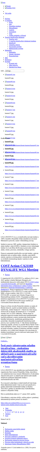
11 (18, 412)
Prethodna (8, 410)
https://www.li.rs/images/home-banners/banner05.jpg (22, 202)
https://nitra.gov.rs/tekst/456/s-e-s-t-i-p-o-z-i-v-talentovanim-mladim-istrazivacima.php (15, 404)
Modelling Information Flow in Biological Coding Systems (16, 285)
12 (21, 412)
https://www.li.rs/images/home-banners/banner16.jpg (22, 166)
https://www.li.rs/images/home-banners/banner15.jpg (22, 209)
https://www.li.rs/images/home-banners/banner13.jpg (22, 195)
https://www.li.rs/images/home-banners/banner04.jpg (22, 173)
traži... (3, 71)
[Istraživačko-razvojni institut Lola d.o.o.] (3, 2)
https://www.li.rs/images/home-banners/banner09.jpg (22, 230)
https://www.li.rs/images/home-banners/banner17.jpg (22, 180)
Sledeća (7, 414)
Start (6, 408)
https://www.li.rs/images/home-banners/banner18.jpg (22, 223)
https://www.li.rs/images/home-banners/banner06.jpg (22, 152)
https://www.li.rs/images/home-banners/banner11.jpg (22, 188)
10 (16, 412)
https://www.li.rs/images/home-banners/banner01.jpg (22, 145)
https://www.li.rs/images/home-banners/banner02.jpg (22, 216)
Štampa (7, 275)
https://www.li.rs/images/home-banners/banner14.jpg (22, 159)
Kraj (6, 416)
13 (23, 412)
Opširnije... (4, 341)
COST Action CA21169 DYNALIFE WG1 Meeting (19, 267)
